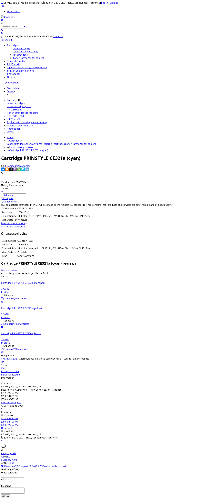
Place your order (10, 371)
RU (8, 456)
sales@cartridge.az (11, 402)
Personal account (10, 374)
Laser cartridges (16, 143)
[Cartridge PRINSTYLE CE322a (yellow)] (106, 305)
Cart (3, 368)
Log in (104, 2)
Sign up (114, 2)
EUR (13, 463)
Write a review (9, 270)
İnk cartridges (57, 143)
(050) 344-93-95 (9, 421)
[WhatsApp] (19, 169)
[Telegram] (27, 169)
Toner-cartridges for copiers (80, 143)
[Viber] (15, 169)
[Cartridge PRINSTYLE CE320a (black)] (106, 330)
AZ (2, 456)
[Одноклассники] (7, 169)
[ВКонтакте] (3, 169)
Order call (58, 36)
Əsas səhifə (13, 11)
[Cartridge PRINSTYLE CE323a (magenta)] (106, 279)
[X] (11, 169)
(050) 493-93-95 (9, 424)
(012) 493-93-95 (9, 418)
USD (8, 463)
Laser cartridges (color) (37, 143)
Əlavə (10, 91)
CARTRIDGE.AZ (9, 358)
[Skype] (23, 169)
